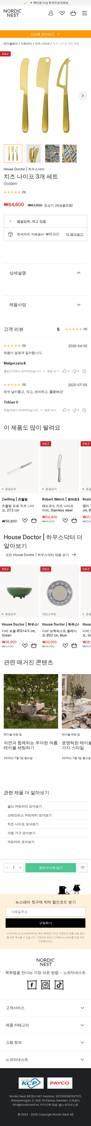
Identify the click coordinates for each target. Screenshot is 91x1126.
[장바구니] (73, 13)
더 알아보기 (74, 234)
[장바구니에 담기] (34, 520)
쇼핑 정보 (14, 1042)
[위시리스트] (62, 13)
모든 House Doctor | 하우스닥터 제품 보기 (37, 555)
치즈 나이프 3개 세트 (66, 43)
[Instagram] (45, 984)
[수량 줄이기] (7, 867)
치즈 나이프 (42, 43)
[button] (15, 192)
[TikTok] (59, 984)
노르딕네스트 (17, 1059)
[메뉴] (84, 13)
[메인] (12, 13)
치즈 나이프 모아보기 (23, 824)
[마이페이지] (50, 13)
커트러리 (26, 43)
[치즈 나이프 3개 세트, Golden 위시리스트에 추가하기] (82, 867)
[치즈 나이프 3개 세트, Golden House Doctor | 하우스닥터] (45, 94)
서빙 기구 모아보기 (21, 833)
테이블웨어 (11, 43)
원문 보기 (53, 371)
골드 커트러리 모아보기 (24, 806)
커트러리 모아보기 (21, 842)
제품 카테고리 (17, 1025)
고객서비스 (15, 1007)
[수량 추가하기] (20, 867)
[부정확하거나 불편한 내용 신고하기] (84, 371)
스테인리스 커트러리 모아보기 (29, 815)
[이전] (8, 95)
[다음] (82, 95)
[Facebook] (32, 984)
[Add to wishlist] (25, 521)
